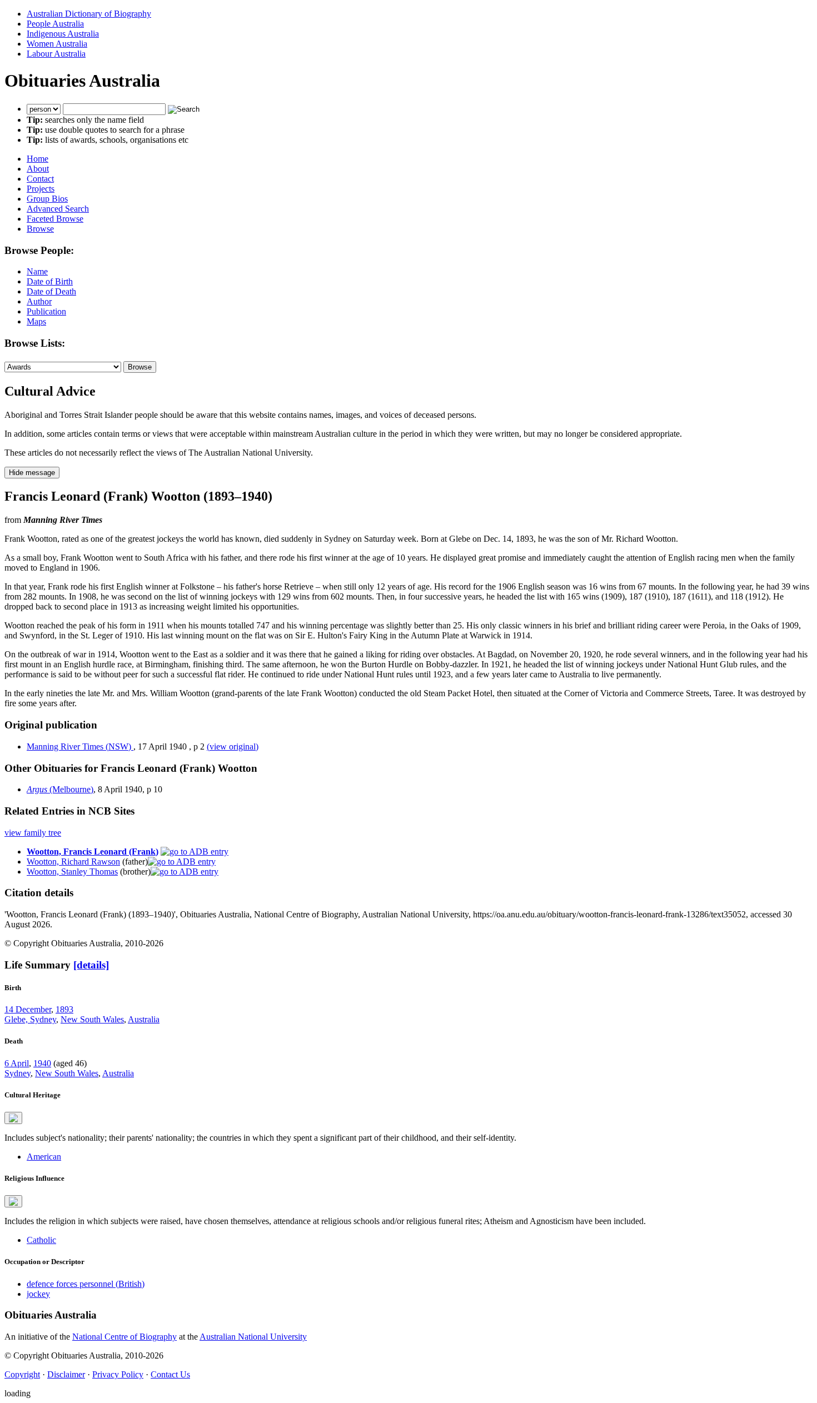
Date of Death (51, 291)
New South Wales (92, 1019)
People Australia (55, 23)
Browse (40, 228)
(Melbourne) (60, 789)
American (44, 1156)
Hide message (32, 472)
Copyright (22, 1374)
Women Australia (57, 43)
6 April (16, 1063)
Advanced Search (58, 208)
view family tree (32, 832)
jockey (38, 1294)
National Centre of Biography (124, 1336)
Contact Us (170, 1374)
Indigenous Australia (63, 33)
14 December (27, 1009)
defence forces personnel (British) (86, 1284)
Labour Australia (56, 53)
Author (39, 301)
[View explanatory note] (13, 1118)
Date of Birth (50, 281)
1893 (64, 1009)
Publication (46, 311)
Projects (40, 188)
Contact (40, 178)
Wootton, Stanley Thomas (72, 871)
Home (37, 158)
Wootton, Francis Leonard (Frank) (92, 851)
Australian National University (253, 1336)
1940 (42, 1063)
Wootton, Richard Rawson (73, 861)
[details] (91, 965)
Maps (36, 321)
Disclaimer (66, 1374)
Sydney (17, 1073)
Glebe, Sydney (30, 1019)
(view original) (232, 746)
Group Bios (47, 198)
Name (37, 271)
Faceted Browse (55, 218)
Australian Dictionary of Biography (89, 13)
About (38, 168)
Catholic (41, 1240)
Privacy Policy (117, 1374)
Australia (144, 1019)
